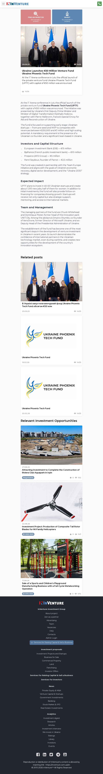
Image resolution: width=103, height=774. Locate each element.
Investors (51, 743)
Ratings (51, 736)
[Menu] (3, 4)
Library (51, 739)
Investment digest (51, 718)
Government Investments (51, 697)
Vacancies (51, 627)
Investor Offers (51, 671)
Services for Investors (51, 680)
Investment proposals (51, 649)
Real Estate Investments (52, 708)
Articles (51, 725)
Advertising (52, 620)
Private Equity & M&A (51, 690)
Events (51, 746)
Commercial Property (51, 661)
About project (51, 613)
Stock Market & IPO (51, 704)
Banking (51, 701)
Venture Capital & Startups (51, 694)
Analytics (51, 714)
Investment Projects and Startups (51, 654)
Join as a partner (51, 617)
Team (51, 624)
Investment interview (51, 729)
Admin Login (51, 638)
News (51, 686)
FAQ (52, 631)
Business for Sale (51, 657)
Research (51, 722)
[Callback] (99, 4)
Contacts (52, 634)
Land (51, 664)
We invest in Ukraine (51, 732)
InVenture (51, 609)
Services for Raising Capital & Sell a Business (53, 642)
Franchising (52, 668)
